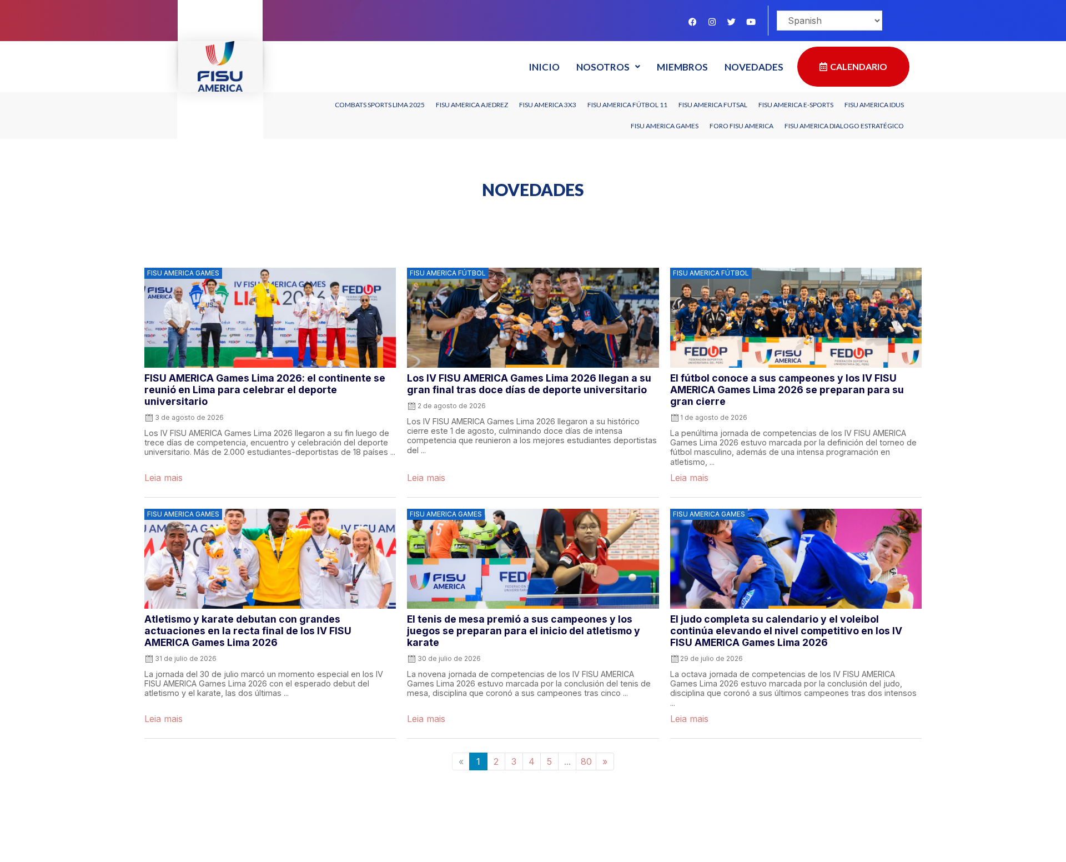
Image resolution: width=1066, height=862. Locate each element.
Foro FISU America (741, 126)
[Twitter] (731, 21)
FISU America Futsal (712, 105)
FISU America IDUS (874, 105)
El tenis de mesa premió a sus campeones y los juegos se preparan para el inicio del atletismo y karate (523, 630)
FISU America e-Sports (795, 105)
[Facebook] (692, 21)
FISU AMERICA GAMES (664, 126)
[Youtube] (750, 21)
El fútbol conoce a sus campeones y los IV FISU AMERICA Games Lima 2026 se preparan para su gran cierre (787, 389)
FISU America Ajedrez (472, 105)
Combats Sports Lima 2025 (380, 105)
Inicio (544, 67)
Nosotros (603, 67)
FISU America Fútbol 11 (627, 105)
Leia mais (163, 477)
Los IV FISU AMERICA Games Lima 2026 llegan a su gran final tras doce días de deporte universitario (529, 383)
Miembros (682, 67)
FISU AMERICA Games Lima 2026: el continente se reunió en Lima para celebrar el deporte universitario (264, 389)
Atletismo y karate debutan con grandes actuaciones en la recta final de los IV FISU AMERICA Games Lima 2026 (247, 630)
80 (586, 761)
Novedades (754, 67)
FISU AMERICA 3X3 (547, 105)
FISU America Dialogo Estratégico (844, 126)
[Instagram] (711, 21)
